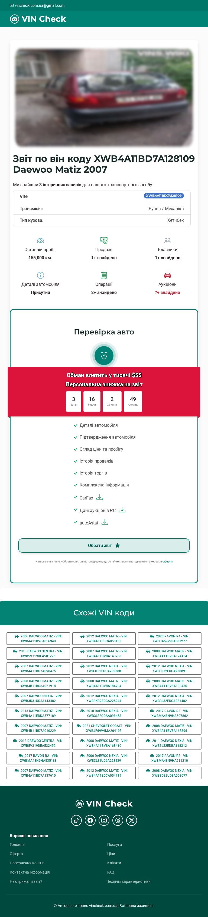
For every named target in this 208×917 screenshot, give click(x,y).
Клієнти (114, 863)
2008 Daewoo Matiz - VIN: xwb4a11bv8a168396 (172, 728)
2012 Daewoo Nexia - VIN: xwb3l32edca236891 (172, 668)
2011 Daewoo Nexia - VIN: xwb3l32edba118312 (172, 743)
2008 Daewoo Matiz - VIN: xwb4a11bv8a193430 (172, 683)
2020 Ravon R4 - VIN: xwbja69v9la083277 (170, 638)
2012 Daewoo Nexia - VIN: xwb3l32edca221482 (172, 698)
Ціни (111, 854)
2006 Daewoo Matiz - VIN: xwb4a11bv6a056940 (41, 638)
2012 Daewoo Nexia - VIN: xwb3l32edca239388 (107, 668)
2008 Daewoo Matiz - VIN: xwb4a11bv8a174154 (172, 653)
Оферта (16, 854)
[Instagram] (104, 820)
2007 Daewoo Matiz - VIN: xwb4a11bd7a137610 (41, 773)
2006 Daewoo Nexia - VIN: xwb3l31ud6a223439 (107, 758)
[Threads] (117, 820)
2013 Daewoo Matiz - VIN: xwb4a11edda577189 (41, 713)
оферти (167, 561)
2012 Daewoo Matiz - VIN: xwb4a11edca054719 (107, 773)
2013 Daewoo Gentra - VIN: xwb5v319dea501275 (40, 653)
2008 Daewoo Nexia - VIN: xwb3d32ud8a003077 (172, 773)
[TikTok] (76, 820)
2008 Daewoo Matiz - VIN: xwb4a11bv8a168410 (107, 743)
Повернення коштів (27, 863)
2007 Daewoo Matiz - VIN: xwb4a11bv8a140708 (107, 653)
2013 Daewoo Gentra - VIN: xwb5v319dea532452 (40, 743)
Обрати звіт (100, 545)
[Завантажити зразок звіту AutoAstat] (104, 523)
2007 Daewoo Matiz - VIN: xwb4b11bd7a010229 (41, 728)
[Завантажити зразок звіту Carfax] (99, 498)
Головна (17, 844)
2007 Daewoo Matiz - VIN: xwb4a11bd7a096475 (41, 668)
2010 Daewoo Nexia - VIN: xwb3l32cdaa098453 (107, 713)
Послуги (114, 844)
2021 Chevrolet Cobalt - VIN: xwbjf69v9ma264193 (106, 728)
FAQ (110, 872)
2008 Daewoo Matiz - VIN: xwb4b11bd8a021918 (41, 683)
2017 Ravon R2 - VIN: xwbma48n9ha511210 (170, 758)
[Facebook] (90, 820)
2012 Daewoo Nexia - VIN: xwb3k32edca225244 (107, 698)
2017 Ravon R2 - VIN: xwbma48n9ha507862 (170, 713)
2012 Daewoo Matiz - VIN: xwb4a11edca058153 (107, 638)
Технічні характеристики (129, 881)
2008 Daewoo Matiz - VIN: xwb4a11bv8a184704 (107, 683)
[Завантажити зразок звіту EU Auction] (121, 510)
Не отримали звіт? (26, 881)
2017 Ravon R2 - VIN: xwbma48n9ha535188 (39, 758)
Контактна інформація (30, 872)
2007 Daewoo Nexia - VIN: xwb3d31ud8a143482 (41, 698)
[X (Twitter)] (131, 820)
